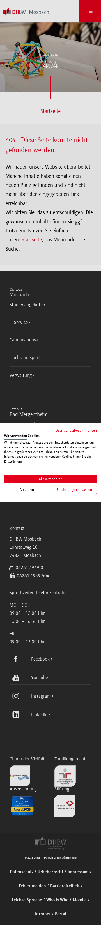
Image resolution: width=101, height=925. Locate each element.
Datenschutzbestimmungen (76, 430)
